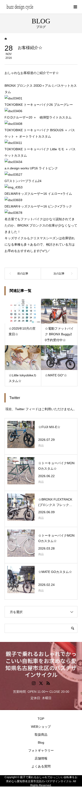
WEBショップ (41, 726)
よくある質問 (41, 766)
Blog (41, 742)
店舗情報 (41, 758)
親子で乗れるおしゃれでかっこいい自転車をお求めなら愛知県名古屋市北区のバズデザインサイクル (41, 664)
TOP (41, 718)
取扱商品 (41, 734)
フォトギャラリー (41, 750)
